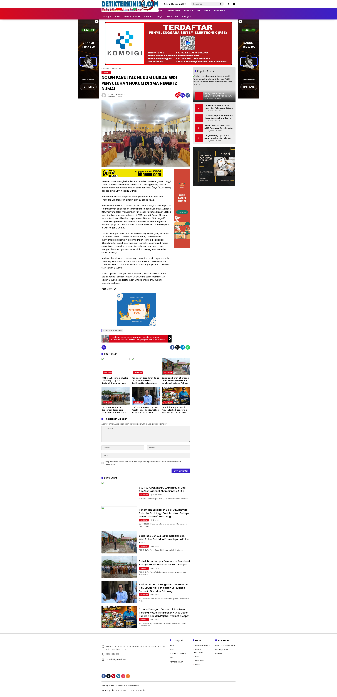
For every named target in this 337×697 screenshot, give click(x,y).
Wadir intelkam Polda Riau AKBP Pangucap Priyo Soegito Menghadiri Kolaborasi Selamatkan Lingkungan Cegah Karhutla (218, 126)
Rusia (197, 664)
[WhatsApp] (187, 347)
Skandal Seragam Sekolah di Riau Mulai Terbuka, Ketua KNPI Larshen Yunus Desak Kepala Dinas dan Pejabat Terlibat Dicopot (175, 410)
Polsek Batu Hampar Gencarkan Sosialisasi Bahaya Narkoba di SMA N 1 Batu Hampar (114, 410)
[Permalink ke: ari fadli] (104, 95)
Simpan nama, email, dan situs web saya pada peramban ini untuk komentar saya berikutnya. (143, 463)
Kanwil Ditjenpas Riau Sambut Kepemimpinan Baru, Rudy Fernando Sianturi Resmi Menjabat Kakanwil (218, 116)
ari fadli (110, 94)
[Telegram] (182, 347)
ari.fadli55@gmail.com (116, 659)
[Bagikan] (187, 95)
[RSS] (128, 676)
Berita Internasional (198, 651)
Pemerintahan (176, 662)
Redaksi (218, 653)
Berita (172, 645)
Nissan (198, 656)
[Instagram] (123, 676)
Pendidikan (106, 73)
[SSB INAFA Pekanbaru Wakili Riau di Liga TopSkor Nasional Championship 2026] (115, 366)
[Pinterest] (113, 676)
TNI (171, 657)
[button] (221, 4)
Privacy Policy (221, 649)
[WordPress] (118, 676)
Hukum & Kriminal (178, 653)
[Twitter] (177, 347)
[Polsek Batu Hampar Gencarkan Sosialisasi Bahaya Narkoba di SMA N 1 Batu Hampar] (115, 396)
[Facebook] (172, 347)
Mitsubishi (199, 660)
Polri (172, 649)
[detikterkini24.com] (129, 4)
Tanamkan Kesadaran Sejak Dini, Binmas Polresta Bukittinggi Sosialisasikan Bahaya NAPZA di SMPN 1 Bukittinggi (145, 381)
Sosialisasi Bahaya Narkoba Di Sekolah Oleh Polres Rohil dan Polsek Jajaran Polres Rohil (175, 381)
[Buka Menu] (234, 4)
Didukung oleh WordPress (113, 690)
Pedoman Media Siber (225, 645)
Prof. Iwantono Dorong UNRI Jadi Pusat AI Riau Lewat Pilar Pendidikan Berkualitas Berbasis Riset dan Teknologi (145, 410)
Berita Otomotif (202, 645)
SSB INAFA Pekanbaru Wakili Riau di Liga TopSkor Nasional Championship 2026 (114, 381)
